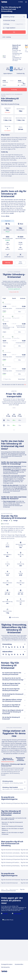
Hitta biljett (7, 112)
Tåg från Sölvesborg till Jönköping (10, 865)
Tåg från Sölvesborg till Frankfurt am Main (12, 862)
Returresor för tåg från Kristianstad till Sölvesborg (12, 823)
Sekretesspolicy (5, 967)
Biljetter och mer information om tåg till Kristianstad (12, 833)
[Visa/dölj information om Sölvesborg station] (25, 782)
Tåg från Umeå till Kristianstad (9, 883)
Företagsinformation (6, 964)
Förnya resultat (13, 292)
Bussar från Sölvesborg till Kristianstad (12, 826)
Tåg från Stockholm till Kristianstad (10, 849)
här (25, 384)
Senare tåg (21, 379)
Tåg (7, 889)
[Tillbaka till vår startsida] (4, 2)
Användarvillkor (19, 964)
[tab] (8, 73)
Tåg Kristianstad (13, 889)
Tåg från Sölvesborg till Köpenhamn (11, 803)
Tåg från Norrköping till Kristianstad (11, 856)
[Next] (24, 69)
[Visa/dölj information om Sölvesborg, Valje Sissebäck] (25, 788)
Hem (2, 889)
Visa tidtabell (7, 130)
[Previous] (4, 415)
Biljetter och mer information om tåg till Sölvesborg (12, 829)
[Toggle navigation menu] (26, 2)
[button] (8, 24)
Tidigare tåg (7, 379)
